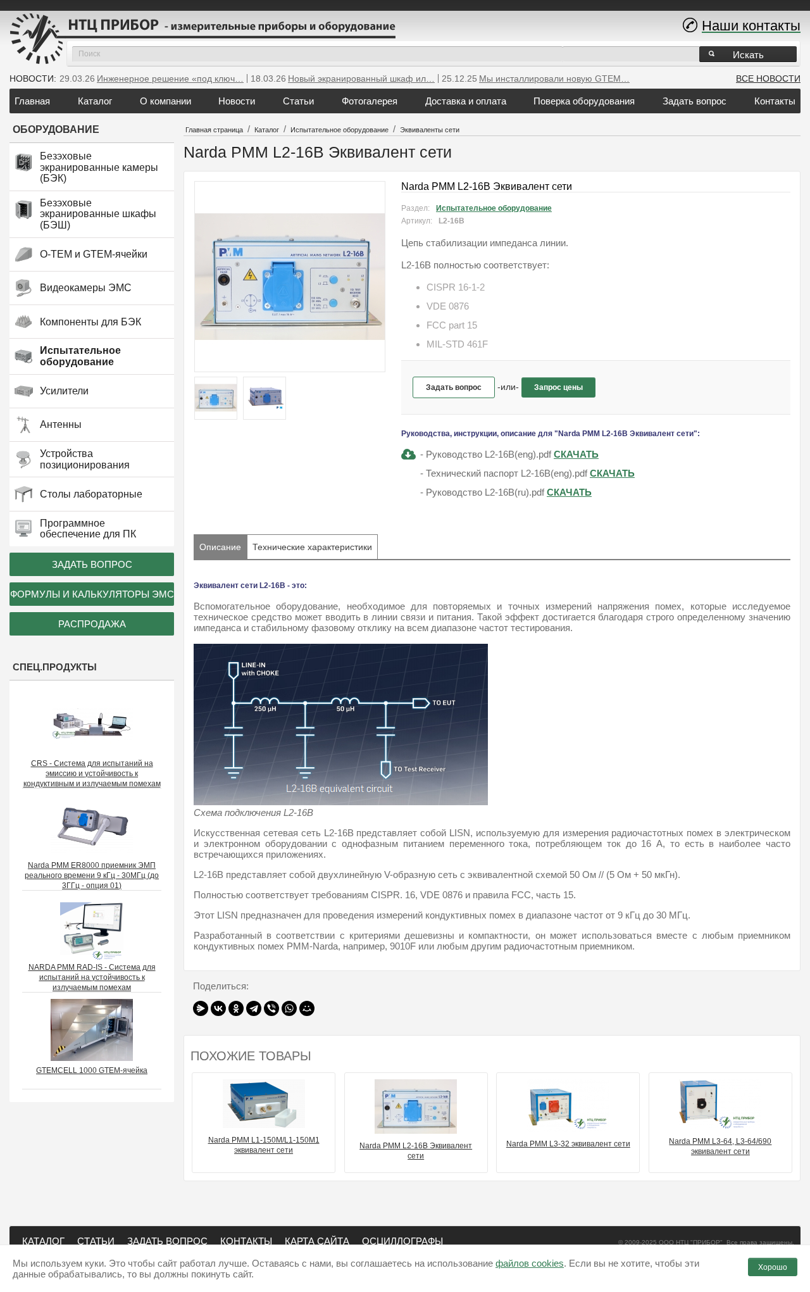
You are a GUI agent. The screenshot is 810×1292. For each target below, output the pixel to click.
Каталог (95, 101)
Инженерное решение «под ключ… (170, 78)
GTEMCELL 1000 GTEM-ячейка (91, 1070)
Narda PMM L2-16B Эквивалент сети (415, 1150)
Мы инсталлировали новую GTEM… (554, 78)
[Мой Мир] (307, 1008)
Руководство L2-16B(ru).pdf (485, 492)
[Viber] (271, 1008)
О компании (165, 101)
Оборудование (56, 129)
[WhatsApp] (289, 1008)
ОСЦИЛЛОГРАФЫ (402, 1241)
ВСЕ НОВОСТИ (768, 78)
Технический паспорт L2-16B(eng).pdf (506, 473)
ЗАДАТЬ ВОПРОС (167, 1241)
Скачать (576, 454)
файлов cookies (529, 1263)
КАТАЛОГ (43, 1241)
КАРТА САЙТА (317, 1241)
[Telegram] (253, 1008)
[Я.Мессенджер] (200, 1008)
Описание (220, 547)
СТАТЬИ (96, 1241)
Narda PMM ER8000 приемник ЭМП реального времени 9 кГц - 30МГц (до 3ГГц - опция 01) (92, 875)
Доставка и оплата (465, 101)
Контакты (774, 101)
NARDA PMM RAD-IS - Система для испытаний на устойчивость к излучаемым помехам (92, 977)
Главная (32, 101)
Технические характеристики (312, 547)
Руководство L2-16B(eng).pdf (488, 454)
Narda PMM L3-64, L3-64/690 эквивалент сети (720, 1146)
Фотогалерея (369, 101)
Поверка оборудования (584, 101)
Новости (236, 101)
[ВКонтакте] (218, 1008)
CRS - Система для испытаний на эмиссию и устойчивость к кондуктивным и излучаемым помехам (92, 773)
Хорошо (772, 1267)
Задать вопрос (694, 101)
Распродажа (92, 623)
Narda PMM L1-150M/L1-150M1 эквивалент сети (264, 1145)
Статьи (298, 101)
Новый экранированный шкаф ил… (361, 78)
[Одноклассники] (236, 1008)
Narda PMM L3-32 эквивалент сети (568, 1143)
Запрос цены (558, 387)
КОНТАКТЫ (246, 1241)
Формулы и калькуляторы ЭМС (92, 594)
